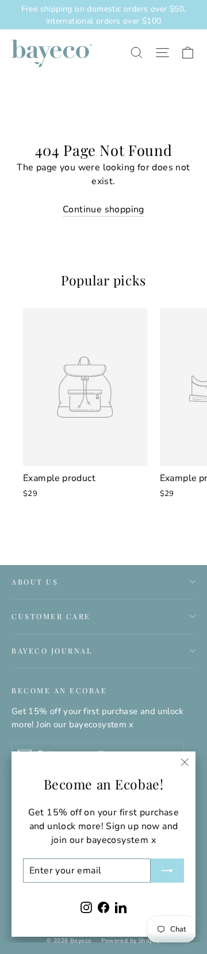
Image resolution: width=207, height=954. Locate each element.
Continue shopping (103, 209)
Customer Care (51, 616)
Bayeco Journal (52, 650)
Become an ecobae (59, 690)
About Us (35, 581)
